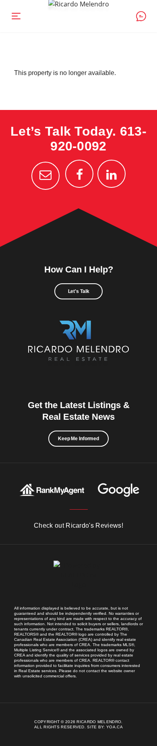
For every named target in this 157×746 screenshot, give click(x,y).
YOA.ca (114, 727)
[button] (16, 16)
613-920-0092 (98, 138)
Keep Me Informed (78, 438)
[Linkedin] (111, 174)
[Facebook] (79, 174)
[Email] (45, 176)
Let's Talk (78, 291)
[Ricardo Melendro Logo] (78, 349)
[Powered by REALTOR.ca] (78, 583)
